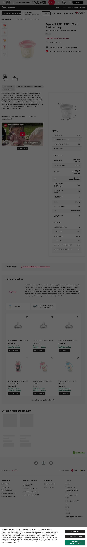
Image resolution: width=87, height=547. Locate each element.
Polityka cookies (11, 542)
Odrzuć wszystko (75, 536)
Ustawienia (75, 531)
